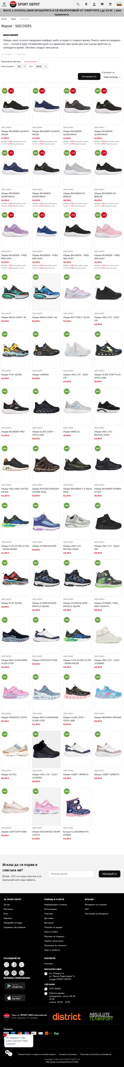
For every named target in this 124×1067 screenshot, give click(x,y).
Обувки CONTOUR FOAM (44, 660)
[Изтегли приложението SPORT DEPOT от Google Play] (15, 986)
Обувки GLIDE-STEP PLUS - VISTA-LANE (108, 376)
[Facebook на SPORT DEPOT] (14, 965)
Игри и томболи (52, 950)
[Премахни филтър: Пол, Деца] (45, 66)
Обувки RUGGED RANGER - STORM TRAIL (46, 490)
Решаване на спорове (96, 904)
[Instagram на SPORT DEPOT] (6, 965)
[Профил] (94, 4)
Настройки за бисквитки (96, 913)
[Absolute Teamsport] (101, 1016)
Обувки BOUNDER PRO (12, 431)
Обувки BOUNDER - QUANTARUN (73, 133)
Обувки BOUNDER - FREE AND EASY (14, 257)
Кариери (8, 918)
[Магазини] (86, 4)
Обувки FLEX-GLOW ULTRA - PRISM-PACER (15, 547)
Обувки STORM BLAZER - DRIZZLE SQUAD (45, 604)
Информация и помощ (55, 904)
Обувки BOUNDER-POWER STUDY (107, 490)
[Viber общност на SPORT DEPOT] (14, 973)
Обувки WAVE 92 (71, 431)
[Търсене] (78, 4)
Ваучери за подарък (54, 936)
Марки (13, 19)
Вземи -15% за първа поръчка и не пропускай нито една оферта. (21, 872)
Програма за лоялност (55, 945)
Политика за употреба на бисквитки (95, 1054)
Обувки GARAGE (40, 374)
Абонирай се (109, 874)
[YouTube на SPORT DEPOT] (21, 965)
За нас (7, 904)
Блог (6, 913)
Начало (4, 19)
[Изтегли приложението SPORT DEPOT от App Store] (15, 997)
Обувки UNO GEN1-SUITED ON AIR (14, 490)
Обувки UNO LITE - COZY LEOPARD (107, 662)
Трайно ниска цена (53, 941)
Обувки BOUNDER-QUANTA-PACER (15, 133)
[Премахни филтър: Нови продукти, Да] (24, 66)
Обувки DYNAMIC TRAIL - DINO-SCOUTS (106, 604)
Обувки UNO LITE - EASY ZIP (106, 319)
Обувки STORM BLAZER (44, 546)
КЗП (87, 909)
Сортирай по (108, 72)
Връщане (49, 922)
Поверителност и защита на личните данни (37, 1054)
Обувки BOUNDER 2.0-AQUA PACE (77, 490)
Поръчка (48, 913)
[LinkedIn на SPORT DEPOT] (21, 973)
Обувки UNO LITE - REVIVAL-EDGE (103, 433)
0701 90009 (55, 988)
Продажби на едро (13, 922)
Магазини (8, 909)
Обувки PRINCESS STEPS (14, 717)
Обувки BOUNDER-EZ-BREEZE (74, 195)
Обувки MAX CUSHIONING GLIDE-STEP (14, 662)
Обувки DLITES (8, 774)
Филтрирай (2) (89, 76)
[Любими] (102, 4)
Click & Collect (51, 932)
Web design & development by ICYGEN (62, 1062)
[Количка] (110, 4)
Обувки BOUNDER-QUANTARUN (10, 195)
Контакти (48, 963)
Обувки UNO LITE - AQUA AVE (106, 547)
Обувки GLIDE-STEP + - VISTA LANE (44, 433)
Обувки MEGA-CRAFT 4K (13, 317)
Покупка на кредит (53, 927)
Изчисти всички (30, 62)
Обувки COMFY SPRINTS (75, 774)
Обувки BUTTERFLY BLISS (76, 317)
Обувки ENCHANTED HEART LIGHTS (46, 833)
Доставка (48, 918)
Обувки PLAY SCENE (11, 374)
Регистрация (50, 909)
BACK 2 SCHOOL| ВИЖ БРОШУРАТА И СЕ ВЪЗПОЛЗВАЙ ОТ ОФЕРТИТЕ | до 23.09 (58, 10)
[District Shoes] (66, 1016)
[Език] (119, 4)
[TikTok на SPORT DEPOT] (6, 973)
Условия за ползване (68, 1054)
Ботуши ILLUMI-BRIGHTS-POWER (76, 833)
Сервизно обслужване (15, 927)
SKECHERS (6, 127)
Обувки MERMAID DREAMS (107, 717)
